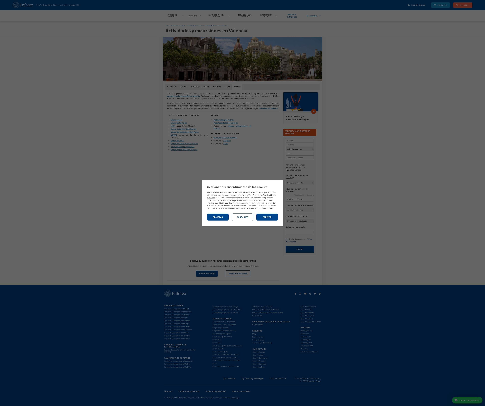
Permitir (267, 217)
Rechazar (218, 217)
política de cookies (265, 208)
